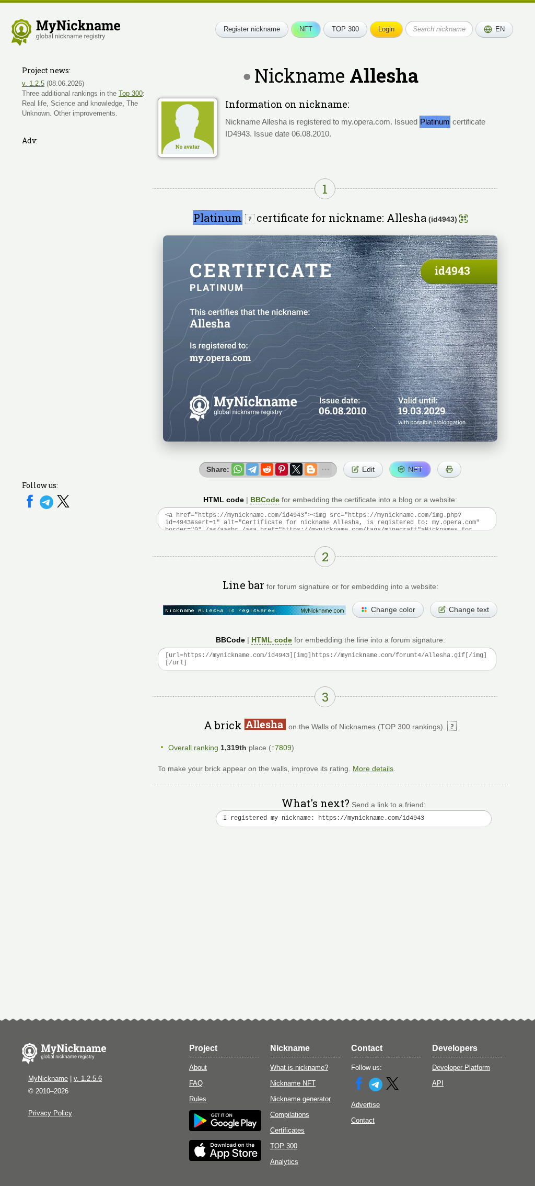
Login (386, 29)
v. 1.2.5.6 (88, 1078)
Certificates (287, 1130)
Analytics (284, 1162)
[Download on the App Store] (225, 1158)
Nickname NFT (293, 1083)
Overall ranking (193, 747)
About (198, 1067)
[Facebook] (31, 507)
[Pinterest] (281, 469)
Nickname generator (300, 1099)
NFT (305, 29)
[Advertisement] (84, 306)
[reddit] (267, 469)
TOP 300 (345, 29)
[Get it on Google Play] (225, 1129)
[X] (63, 507)
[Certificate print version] (449, 469)
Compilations (289, 1115)
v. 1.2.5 (33, 83)
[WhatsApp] (237, 469)
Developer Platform (461, 1067)
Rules (197, 1099)
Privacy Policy (50, 1113)
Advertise (365, 1105)
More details (373, 768)
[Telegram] (47, 507)
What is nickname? (299, 1067)
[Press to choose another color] (254, 610)
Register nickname (252, 29)
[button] (494, 29)
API (438, 1083)
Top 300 (131, 93)
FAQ (196, 1083)
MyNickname (48, 1078)
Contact (363, 1120)
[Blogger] (311, 469)
